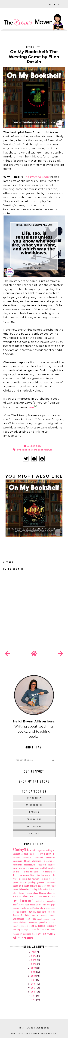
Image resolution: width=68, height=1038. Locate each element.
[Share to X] (25, 458)
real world (41, 911)
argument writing (44, 850)
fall (29, 879)
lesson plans (32, 892)
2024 (34, 960)
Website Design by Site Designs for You (34, 1033)
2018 (33, 983)
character (27, 857)
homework (51, 885)
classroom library (21, 860)
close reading (19, 868)
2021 (33, 971)
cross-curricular (31, 871)
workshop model (30, 933)
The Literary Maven (30, 1027)
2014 (33, 999)
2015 (33, 995)
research (51, 911)
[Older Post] (60, 654)
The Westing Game (36, 176)
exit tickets (22, 879)
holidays (33, 885)
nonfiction (18, 904)
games (15, 882)
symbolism (43, 922)
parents (23, 908)
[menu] (4, 4)
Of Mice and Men (43, 904)
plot (41, 908)
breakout (16, 857)
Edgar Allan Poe (37, 875)
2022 (34, 967)
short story (31, 918)
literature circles (32, 896)
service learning (39, 915)
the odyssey (25, 929)
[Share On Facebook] (33, 458)
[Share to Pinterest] (42, 458)
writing (34, 833)
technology (34, 819)
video (53, 929)
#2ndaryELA (34, 797)
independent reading (28, 889)
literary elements (47, 892)
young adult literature (41, 449)
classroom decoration (45, 857)
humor (15, 889)
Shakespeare (18, 918)
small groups (43, 919)
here (31, 407)
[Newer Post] (7, 654)
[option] (34, 511)
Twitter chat (43, 929)
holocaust (42, 885)
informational (44, 889)
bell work (41, 853)
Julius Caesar (19, 892)
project (23, 911)
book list (50, 853)
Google (23, 882)
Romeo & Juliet (21, 915)
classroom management (43, 860)
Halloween (51, 882)
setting (53, 915)
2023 (34, 964)
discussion (17, 875)
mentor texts (49, 896)
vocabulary (34, 826)
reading (34, 812)
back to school (30, 853)
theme (33, 929)
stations (22, 922)
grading (31, 882)
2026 (34, 952)
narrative (51, 901)
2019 (33, 979)
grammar (41, 882)
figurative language (40, 879)
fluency (52, 879)
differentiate (49, 871)
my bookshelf (23, 449)
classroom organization (24, 864)
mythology (40, 901)
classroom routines (47, 864)
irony (53, 889)
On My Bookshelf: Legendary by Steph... (34, 529)
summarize (32, 922)
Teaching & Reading (35, 925)
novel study (30, 904)
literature (17, 896)
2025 (34, 956)
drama (26, 875)
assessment (18, 853)
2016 (33, 991)
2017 (33, 987)
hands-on (17, 885)
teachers (21, 925)
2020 (34, 975)
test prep (16, 929)
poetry (47, 908)
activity (33, 850)
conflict (43, 868)
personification (33, 908)
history (25, 886)
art (54, 850)
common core (32, 868)
